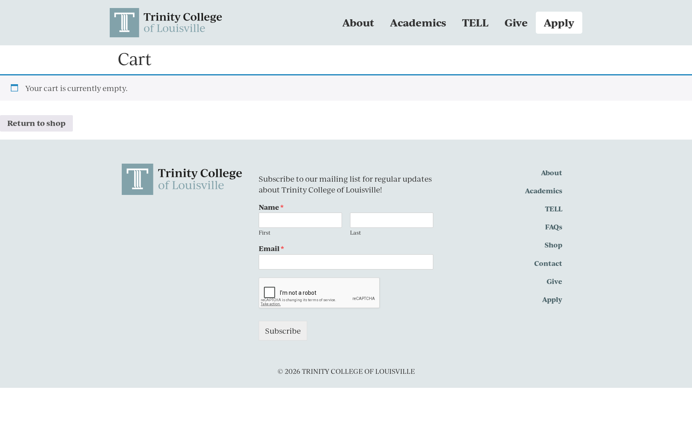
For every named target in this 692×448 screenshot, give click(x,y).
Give (516, 22)
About (358, 22)
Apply (559, 22)
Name (271, 207)
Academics (418, 22)
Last (355, 232)
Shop (553, 244)
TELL (475, 22)
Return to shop (36, 123)
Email (271, 248)
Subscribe (283, 330)
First (264, 232)
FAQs (553, 226)
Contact (548, 263)
